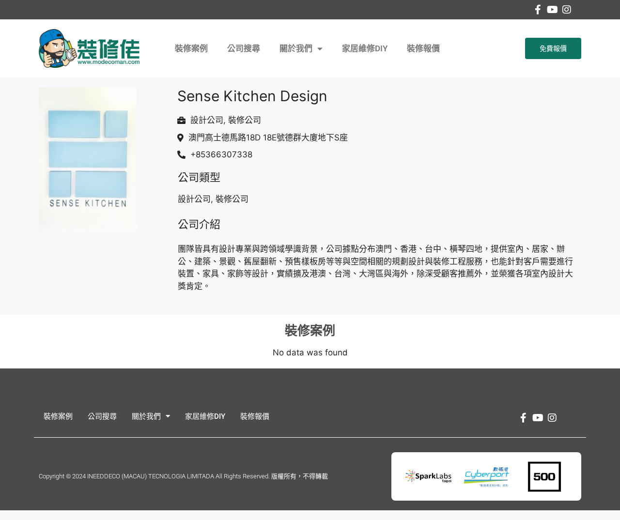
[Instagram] (567, 10)
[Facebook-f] (537, 10)
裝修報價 (423, 48)
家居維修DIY (365, 48)
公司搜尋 (243, 48)
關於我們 (295, 48)
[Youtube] (552, 10)
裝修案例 (191, 48)
